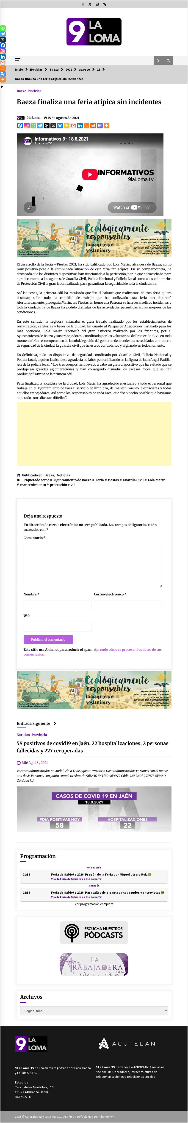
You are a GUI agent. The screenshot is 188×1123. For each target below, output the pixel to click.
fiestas (113, 480)
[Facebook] (20, 125)
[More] (106, 125)
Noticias (34, 91)
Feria (100, 480)
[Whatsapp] (33, 125)
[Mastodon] (100, 125)
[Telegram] (40, 125)
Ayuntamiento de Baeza (72, 480)
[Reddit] (93, 125)
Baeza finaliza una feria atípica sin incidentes (89, 102)
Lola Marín (157, 480)
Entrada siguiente (33, 723)
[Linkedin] (80, 125)
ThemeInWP (108, 1117)
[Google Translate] (3, 74)
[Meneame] (86, 125)
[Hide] (2, 87)
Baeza (21, 91)
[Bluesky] (60, 125)
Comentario (34, 538)
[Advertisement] (94, 434)
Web (27, 616)
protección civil (62, 485)
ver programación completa (94, 904)
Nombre (31, 594)
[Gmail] (73, 125)
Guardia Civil (133, 480)
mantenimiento (33, 485)
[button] (158, 60)
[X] (53, 125)
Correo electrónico (110, 594)
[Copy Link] (66, 125)
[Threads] (47, 125)
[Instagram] (27, 125)
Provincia (39, 735)
